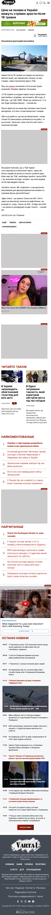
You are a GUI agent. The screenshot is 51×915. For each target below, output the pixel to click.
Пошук (44, 3)
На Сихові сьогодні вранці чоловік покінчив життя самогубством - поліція (25, 564)
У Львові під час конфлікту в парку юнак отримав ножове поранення (25, 481)
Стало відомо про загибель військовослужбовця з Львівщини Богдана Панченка (28, 792)
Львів (19, 864)
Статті (13, 869)
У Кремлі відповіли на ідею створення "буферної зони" (25, 681)
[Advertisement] (24, 147)
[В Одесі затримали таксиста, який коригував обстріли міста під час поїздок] (36, 376)
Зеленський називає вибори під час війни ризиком (25, 464)
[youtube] (29, 902)
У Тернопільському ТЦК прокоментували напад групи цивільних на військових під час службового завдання (28, 647)
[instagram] (25, 902)
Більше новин (25, 827)
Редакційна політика (25, 892)
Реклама (24, 23)
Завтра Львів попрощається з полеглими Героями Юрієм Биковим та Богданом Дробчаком (25, 747)
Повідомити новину (41, 3)
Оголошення (33, 869)
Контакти (30, 888)
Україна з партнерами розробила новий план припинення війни (24, 444)
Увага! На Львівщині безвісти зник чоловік (25, 534)
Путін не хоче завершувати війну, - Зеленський (25, 473)
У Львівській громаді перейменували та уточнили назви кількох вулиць (25, 800)
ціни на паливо (25, 222)
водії (4, 222)
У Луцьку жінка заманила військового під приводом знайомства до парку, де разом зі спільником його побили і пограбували (27, 818)
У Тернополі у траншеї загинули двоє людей (26, 664)
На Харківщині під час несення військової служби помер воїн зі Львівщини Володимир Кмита (27, 672)
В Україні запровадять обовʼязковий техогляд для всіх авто (9, 392)
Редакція (19, 888)
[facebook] (18, 902)
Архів (40, 896)
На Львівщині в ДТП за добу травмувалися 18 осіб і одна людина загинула (27, 738)
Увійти (37, 3)
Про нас (10, 888)
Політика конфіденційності (22, 896)
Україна (13, 222)
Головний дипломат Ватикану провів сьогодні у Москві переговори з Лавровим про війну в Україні (26, 454)
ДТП (22, 869)
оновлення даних (9, 226)
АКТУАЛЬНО (21, 30)
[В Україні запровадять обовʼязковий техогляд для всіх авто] (12, 376)
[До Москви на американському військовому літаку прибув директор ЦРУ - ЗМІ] (25, 699)
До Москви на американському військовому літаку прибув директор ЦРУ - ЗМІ (28, 707)
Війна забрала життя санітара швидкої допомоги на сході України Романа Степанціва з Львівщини (28, 717)
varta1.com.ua (40, 877)
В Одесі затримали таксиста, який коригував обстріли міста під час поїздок (35, 393)
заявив (11, 86)
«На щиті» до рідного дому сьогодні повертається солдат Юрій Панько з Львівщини (28, 808)
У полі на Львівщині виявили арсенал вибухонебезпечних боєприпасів (24, 656)
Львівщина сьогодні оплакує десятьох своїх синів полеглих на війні (27, 575)
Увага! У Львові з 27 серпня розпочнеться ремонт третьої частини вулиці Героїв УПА (27, 757)
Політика (40, 864)
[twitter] (22, 902)
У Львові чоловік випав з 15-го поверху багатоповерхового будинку (26, 543)
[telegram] (33, 902)
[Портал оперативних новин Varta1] (8, 3)
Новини (31, 30)
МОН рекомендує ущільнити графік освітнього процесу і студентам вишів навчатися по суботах (27, 553)
